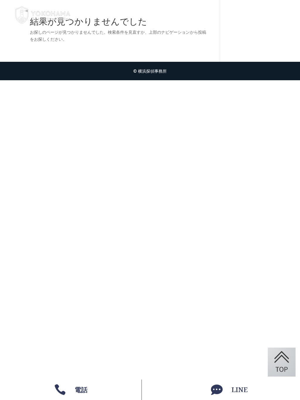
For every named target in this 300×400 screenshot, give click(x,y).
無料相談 (267, 15)
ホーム (162, 15)
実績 (213, 15)
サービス (189, 15)
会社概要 (237, 15)
